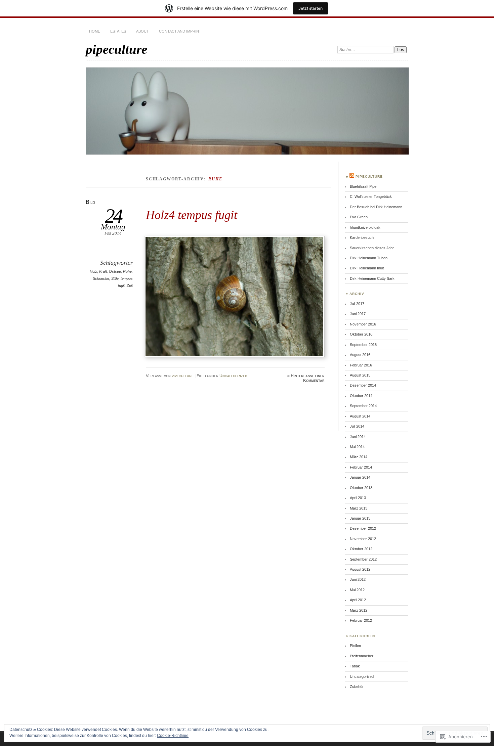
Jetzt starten (310, 8)
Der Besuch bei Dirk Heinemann (376, 207)
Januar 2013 (360, 518)
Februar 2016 (361, 365)
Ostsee (115, 271)
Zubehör (357, 687)
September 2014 (363, 406)
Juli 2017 (357, 304)
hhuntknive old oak (365, 227)
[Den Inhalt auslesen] (351, 176)
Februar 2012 (361, 620)
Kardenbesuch (362, 237)
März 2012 (358, 610)
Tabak (355, 666)
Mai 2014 (357, 447)
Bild (90, 202)
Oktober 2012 (361, 549)
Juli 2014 (357, 426)
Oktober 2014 (361, 396)
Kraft (103, 271)
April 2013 (358, 498)
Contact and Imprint (180, 31)
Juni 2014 (358, 437)
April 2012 (358, 600)
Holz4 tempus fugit (191, 215)
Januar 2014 (360, 477)
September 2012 (363, 559)
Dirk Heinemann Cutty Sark (372, 278)
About (142, 31)
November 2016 (363, 324)
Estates (118, 31)
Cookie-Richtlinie (173, 735)
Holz (93, 271)
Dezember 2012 (363, 528)
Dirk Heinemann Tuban (368, 258)
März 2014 (358, 457)
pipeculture (116, 49)
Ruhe (127, 271)
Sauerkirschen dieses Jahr (372, 248)
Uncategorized (233, 376)
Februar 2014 (361, 467)
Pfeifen (355, 646)
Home (94, 31)
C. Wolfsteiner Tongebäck (371, 196)
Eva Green (359, 217)
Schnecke (101, 278)
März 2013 (358, 508)
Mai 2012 (357, 590)
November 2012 (363, 539)
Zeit (130, 285)
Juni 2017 (358, 314)
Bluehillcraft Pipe (363, 186)
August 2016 (360, 355)
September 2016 (363, 345)
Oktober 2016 (361, 334)
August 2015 (360, 375)
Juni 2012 (358, 579)
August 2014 (360, 416)
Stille (115, 278)
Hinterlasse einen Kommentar (308, 378)
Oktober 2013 (361, 488)
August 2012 (360, 569)
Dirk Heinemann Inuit (367, 268)
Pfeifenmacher (361, 656)
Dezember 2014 (363, 385)
